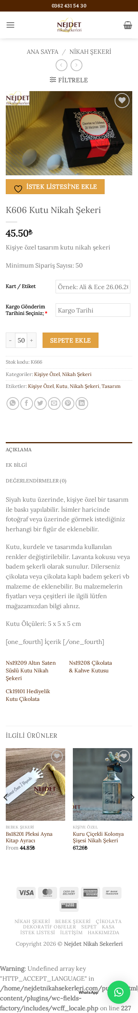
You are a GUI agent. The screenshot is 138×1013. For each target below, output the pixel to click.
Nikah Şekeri (90, 51)
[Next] (131, 812)
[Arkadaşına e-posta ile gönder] (54, 403)
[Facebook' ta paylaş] (26, 403)
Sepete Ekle (70, 340)
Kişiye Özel (47, 374)
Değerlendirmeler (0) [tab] (36, 480)
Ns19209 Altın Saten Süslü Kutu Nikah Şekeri (31, 670)
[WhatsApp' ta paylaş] (13, 403)
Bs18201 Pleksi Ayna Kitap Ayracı (29, 837)
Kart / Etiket (21, 286)
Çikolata (109, 921)
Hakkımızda (104, 932)
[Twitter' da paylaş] (40, 403)
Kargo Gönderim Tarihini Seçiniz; (27, 310)
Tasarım (111, 386)
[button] (10, 24)
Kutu (61, 386)
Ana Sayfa (42, 51)
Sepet (89, 927)
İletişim (71, 932)
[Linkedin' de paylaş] (82, 403)
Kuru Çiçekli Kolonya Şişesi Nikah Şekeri (98, 837)
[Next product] (61, 65)
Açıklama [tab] (18, 449)
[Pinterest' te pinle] (68, 403)
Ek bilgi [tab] (16, 465)
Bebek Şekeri (73, 921)
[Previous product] (76, 65)
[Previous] (6, 812)
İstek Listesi (37, 932)
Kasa (108, 927)
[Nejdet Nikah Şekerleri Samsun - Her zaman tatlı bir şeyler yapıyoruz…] (69, 25)
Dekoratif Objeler (49, 927)
